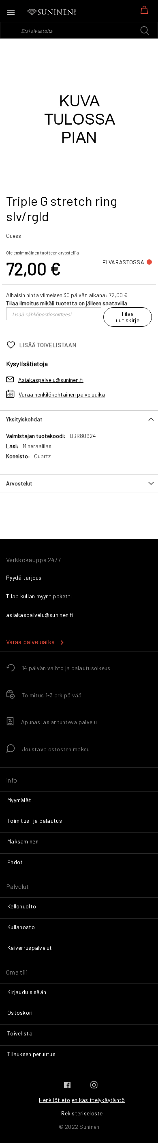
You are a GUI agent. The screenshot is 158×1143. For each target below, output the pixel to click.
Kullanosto (21, 926)
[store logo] (52, 12)
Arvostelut (19, 483)
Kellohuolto (21, 906)
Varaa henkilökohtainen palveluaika (62, 394)
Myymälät (19, 799)
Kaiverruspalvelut (29, 947)
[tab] (79, 419)
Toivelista (19, 1033)
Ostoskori (20, 1012)
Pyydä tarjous (24, 577)
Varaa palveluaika (30, 641)
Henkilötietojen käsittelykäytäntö (82, 1099)
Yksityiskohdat (24, 419)
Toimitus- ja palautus (34, 820)
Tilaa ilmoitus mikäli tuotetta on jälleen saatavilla (66, 303)
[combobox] (79, 30)
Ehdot (15, 861)
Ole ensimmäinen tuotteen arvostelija (42, 252)
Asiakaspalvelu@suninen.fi (50, 379)
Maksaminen (22, 841)
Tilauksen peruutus (31, 1053)
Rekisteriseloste (81, 1113)
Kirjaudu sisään (26, 991)
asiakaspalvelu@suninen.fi (39, 614)
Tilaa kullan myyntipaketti (39, 596)
